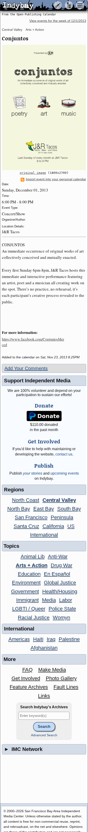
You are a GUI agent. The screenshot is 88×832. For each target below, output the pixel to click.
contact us (63, 454)
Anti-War (58, 556)
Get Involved (25, 678)
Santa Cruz (26, 526)
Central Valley (12, 29)
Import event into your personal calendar (56, 179)
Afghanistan (44, 648)
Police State (62, 609)
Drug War (61, 565)
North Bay (18, 509)
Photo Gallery (61, 678)
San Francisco (31, 517)
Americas (19, 639)
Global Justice (60, 582)
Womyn (61, 617)
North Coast (25, 500)
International (44, 535)
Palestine (69, 639)
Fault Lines (66, 687)
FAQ (27, 670)
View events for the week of (57, 21)
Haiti (38, 639)
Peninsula (62, 517)
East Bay (43, 509)
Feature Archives (29, 687)
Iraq (51, 639)
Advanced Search (44, 735)
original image (33, 173)
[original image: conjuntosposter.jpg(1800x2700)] (44, 107)
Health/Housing (59, 591)
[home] (44, 5)
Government (25, 591)
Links (44, 696)
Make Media (52, 670)
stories (32, 473)
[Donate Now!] (44, 416)
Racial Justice (34, 617)
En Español (57, 574)
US (71, 526)
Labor (65, 600)
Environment (26, 582)
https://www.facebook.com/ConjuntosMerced (33, 342)
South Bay (69, 509)
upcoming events (64, 473)
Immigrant (27, 600)
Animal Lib (33, 556)
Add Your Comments (26, 368)
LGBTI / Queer (28, 609)
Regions (14, 490)
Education (29, 574)
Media (49, 600)
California (53, 526)
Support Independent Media (37, 380)
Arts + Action (35, 29)
